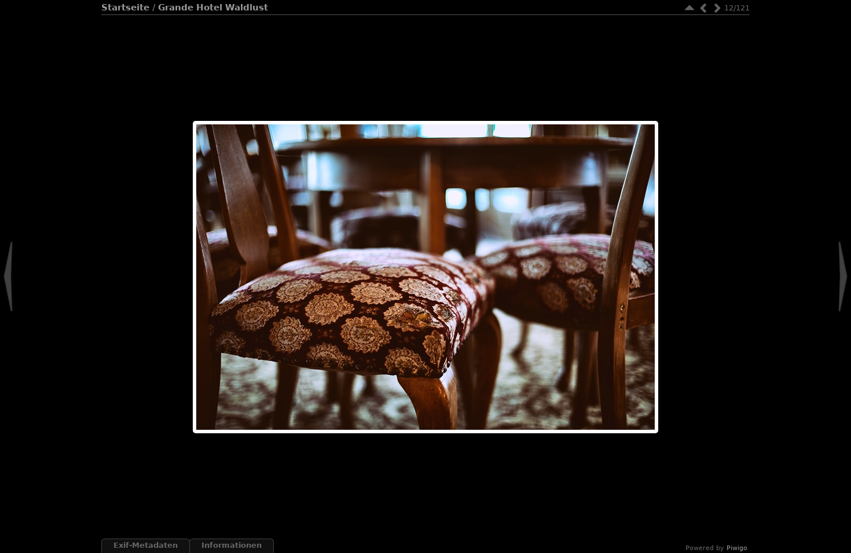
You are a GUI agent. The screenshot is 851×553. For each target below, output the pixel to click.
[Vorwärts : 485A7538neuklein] (717, 7)
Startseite (125, 7)
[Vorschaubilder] (689, 7)
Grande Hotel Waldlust (213, 7)
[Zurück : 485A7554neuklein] (703, 7)
